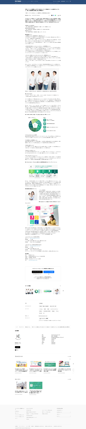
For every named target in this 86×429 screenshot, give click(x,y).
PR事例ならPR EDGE (45, 413)
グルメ (54, 3)
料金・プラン (17, 413)
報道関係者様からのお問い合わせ (39, 426)
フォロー (17, 347)
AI (43, 313)
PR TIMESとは (17, 411)
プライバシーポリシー (22, 426)
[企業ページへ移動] (18, 337)
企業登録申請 (63, 1)
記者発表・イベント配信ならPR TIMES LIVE (32, 413)
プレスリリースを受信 (56, 1)
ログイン (67, 1)
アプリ (27, 3)
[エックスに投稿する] (52, 15)
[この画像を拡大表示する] (29, 291)
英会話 (53, 311)
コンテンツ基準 (28, 426)
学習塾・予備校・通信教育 (43, 306)
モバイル (23, 3)
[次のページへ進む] (63, 291)
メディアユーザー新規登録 (48, 271)
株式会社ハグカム (18, 342)
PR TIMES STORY (28, 410)
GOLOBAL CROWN (47, 311)
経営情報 (40, 303)
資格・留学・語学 (53, 306)
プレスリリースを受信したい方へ (19, 414)
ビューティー (35, 3)
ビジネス (50, 3)
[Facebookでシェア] (53, 15)
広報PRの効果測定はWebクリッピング (31, 417)
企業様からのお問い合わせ (48, 426)
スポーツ (57, 3)
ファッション (40, 3)
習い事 (40, 313)
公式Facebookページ (60, 410)
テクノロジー (19, 3)
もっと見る (69, 356)
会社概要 (16, 426)
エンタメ (30, 3)
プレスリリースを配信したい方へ (19, 416)
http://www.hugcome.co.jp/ (33, 260)
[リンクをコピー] (60, 15)
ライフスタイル (45, 3)
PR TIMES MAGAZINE (29, 415)
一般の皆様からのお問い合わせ (57, 426)
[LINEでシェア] (55, 15)
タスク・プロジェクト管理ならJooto (47, 410)
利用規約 (32, 426)
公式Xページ (58, 414)
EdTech (40, 311)
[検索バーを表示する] (70, 1)
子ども (57, 311)
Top (15, 3)
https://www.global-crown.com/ (35, 238)
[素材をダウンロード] (58, 15)
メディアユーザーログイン (37, 271)
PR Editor (27, 419)
